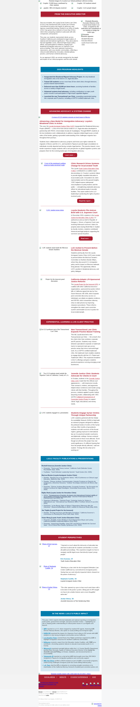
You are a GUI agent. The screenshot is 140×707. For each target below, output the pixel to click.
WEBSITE (62, 677)
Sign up (52, 693)
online (47, 695)
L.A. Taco (47, 665)
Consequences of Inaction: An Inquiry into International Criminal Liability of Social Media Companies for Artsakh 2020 (70, 495)
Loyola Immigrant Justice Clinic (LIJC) (62, 126)
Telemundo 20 (48, 656)
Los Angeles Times (50, 638)
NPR (45, 629)
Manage (41, 691)
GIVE (94, 677)
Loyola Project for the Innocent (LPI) (86, 284)
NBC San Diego (49, 661)
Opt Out (54, 691)
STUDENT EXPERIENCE (79, 677)
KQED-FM (47, 633)
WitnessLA (47, 648)
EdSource (47, 642)
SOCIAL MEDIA (49, 677)
